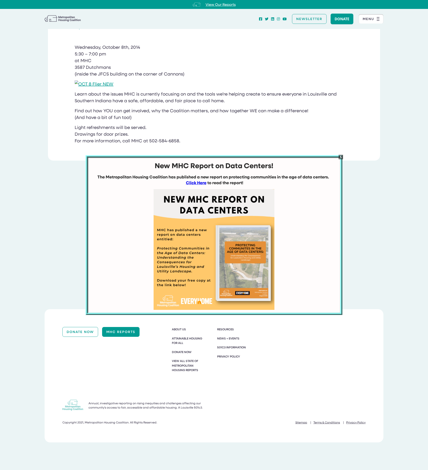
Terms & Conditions (326, 422)
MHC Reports (120, 331)
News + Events (228, 338)
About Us (179, 329)
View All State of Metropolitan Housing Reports (185, 365)
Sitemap (301, 422)
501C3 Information (231, 347)
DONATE (342, 18)
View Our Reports (221, 4)
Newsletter (309, 18)
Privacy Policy (228, 356)
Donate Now (80, 331)
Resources (225, 329)
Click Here (196, 183)
